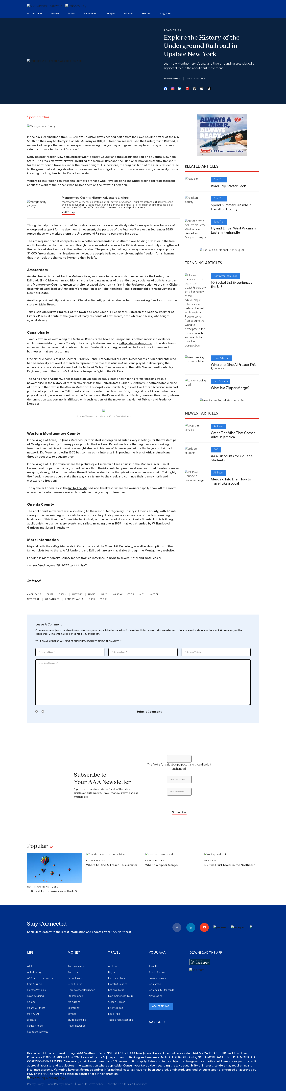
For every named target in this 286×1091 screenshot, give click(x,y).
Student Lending (77, 1019)
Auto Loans (74, 972)
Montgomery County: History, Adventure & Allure (95, 197)
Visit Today (68, 212)
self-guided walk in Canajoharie (72, 546)
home (91, 594)
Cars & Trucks (221, 381)
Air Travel (218, 426)
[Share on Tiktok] (209, 88)
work (104, 599)
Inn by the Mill (77, 488)
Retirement (74, 1008)
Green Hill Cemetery (113, 312)
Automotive (34, 13)
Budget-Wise (75, 978)
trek (92, 599)
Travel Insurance (77, 1025)
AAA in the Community (40, 978)
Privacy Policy (35, 1084)
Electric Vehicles (36, 990)
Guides (146, 13)
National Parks (116, 990)
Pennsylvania (74, 599)
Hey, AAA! (165, 13)
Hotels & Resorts (117, 984)
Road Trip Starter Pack (228, 186)
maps (104, 594)
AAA (216, 449)
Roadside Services (37, 1031)
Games (31, 1002)
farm (50, 594)
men (142, 594)
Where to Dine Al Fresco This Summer (111, 865)
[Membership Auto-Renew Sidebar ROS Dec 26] (222, 153)
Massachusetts (123, 594)
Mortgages (74, 1002)
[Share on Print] (194, 88)
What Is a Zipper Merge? (230, 388)
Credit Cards (75, 984)
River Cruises (115, 1008)
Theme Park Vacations (120, 1019)
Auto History (34, 972)
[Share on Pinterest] (187, 88)
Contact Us (155, 984)
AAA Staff (79, 565)
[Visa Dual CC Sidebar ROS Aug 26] (222, 249)
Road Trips (172, 30)
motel (154, 594)
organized (52, 599)
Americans (34, 594)
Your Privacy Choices (60, 1084)
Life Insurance (75, 996)
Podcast (128, 13)
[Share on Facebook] (165, 88)
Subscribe (179, 812)
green (63, 594)
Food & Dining (221, 358)
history (77, 594)
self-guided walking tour (135, 343)
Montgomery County (96, 156)
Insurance (90, 13)
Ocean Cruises (116, 1002)
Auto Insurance (76, 966)
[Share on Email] (202, 88)
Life (30, 952)
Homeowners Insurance (81, 990)
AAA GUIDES (159, 1022)
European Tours (117, 978)
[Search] (237, 14)
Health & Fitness (36, 1008)
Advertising (161, 1006)
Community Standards (161, 990)
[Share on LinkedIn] (180, 88)
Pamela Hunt (172, 78)
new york (33, 599)
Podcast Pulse (35, 1025)
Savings (72, 1014)
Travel (71, 13)
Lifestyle (110, 13)
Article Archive (157, 972)
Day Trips (210, 861)
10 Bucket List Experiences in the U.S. (52, 891)
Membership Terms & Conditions (127, 1084)
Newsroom (155, 996)
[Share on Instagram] (172, 88)
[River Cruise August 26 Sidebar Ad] (222, 400)
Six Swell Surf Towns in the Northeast (229, 865)
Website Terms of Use (91, 1084)
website (168, 550)
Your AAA (157, 952)
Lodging (32, 558)
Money (54, 13)
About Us (154, 966)
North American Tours (225, 276)
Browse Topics (157, 978)
